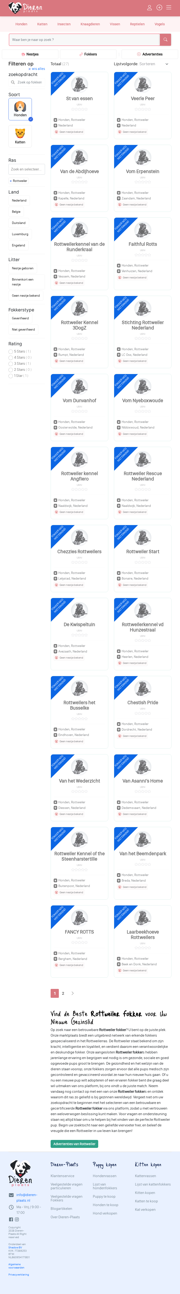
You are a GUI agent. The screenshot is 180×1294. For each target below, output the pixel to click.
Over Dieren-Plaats (65, 1217)
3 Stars (22, 363)
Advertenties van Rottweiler (74, 1144)
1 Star (21, 375)
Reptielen (137, 24)
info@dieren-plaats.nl (26, 1198)
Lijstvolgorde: (126, 63)
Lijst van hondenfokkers (105, 1186)
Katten (42, 24)
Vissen (115, 24)
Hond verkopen (105, 1213)
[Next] (72, 993)
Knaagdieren (90, 24)
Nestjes (32, 54)
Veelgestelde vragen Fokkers (66, 1198)
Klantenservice (62, 1176)
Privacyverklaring (18, 1274)
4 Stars (23, 357)
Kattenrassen (145, 1176)
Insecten (64, 24)
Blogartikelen (61, 1209)
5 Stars (22, 351)
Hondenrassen (104, 1176)
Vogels (160, 24)
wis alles (38, 69)
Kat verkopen (145, 1209)
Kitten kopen (145, 1193)
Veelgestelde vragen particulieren (66, 1186)
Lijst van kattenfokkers (153, 1184)
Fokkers (90, 54)
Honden (21, 24)
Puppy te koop (104, 1196)
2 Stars (23, 369)
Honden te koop (105, 1205)
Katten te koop (146, 1201)
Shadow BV (15, 1247)
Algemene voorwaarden (16, 1266)
